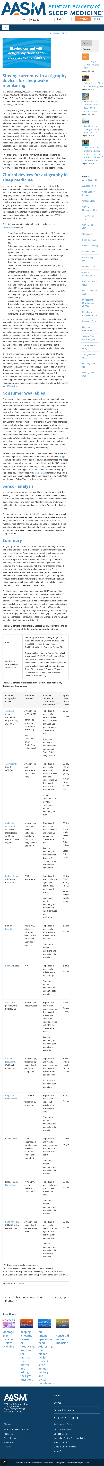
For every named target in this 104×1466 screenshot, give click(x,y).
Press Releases (11, 1438)
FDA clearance (40, 473)
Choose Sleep (60, 1433)
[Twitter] (66, 1418)
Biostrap (9, 966)
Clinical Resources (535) (89, 208)
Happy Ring (10, 1185)
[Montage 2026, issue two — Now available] (9, 1320)
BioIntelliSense (12, 876)
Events (57, 1402)
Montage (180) (88, 267)
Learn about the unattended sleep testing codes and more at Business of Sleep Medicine (93, 154)
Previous (56, 33)
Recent (86, 43)
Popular (86, 49)
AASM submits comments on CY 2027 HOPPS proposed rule (92, 106)
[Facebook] (55, 1418)
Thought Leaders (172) (90, 356)
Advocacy (8, 1442)
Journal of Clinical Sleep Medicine (69, 1438)
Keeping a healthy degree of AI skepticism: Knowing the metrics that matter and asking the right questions (27, 1355)
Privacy (77, 1463)
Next (64, 33)
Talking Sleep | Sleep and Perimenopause (93, 85)
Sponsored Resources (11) (89, 328)
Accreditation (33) (90, 180)
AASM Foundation (62, 1429)
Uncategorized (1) (89, 365)
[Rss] (58, 1418)
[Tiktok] (62, 1418)
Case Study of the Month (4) (88, 193)
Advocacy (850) (89, 186)
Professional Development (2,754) (88, 303)
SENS (14, 1139)
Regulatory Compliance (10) (89, 314)
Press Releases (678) (89, 292)
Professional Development (16, 1429)
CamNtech (10, 1002)
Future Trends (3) (90, 246)
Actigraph (9, 711)
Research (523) (89, 321)
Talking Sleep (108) (88, 347)
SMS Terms (85, 1463)
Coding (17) (87, 234)
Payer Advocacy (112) (89, 283)
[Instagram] (73, 1418)
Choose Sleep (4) (90, 201)
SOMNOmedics (12, 1222)
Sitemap (57, 1463)
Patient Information (64, 1409)
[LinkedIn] (77, 1418)
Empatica (9, 1095)
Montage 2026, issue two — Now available (8, 1339)
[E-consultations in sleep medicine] (62, 1320)
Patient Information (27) (89, 274)
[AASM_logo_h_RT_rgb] (52, 3)
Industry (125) (88, 252)
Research (8, 1433)
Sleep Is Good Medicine (65, 1446)
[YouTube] (69, 1418)
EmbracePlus (11, 1099)
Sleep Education (61, 1442)
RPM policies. (12, 386)
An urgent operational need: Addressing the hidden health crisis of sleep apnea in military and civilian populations (46, 1357)
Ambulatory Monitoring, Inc (10, 826)
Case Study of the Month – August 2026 (92, 64)
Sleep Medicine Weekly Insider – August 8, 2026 (91, 129)
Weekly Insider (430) (89, 374)
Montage (21, 1283)
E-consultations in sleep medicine (64, 1337)
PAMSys (9, 929)
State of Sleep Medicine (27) (88, 338)
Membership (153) (87, 259)
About (57, 1395)
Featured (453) (89, 240)
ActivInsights (11, 764)
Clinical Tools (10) (88, 226)
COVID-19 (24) (89, 217)
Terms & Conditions (68, 1463)
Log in (97, 19)
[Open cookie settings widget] (4, 1462)
